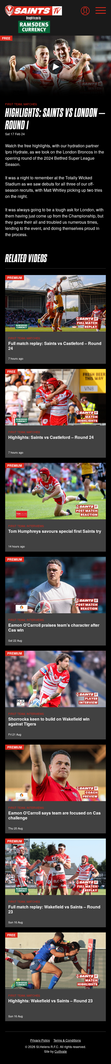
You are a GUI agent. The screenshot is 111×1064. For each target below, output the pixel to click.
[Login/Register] (85, 10)
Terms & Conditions (67, 1040)
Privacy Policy (40, 1040)
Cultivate (60, 1051)
